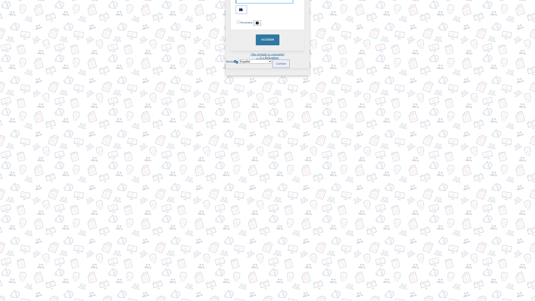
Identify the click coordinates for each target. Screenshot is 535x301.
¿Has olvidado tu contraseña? (267, 54)
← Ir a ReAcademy (267, 57)
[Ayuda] (257, 23)
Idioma (230, 61)
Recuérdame (247, 22)
